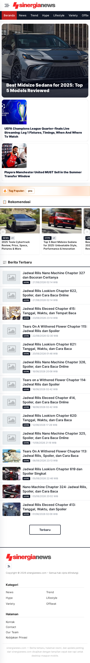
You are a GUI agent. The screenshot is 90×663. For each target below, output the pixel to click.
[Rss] (9, 566)
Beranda (9, 15)
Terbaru (45, 529)
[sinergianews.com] (50, 5)
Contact (11, 627)
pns (30, 190)
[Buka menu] (6, 5)
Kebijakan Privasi (16, 637)
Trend (34, 15)
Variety (73, 15)
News (22, 15)
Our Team (12, 632)
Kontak (10, 622)
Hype (45, 15)
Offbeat (51, 603)
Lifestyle (58, 15)
